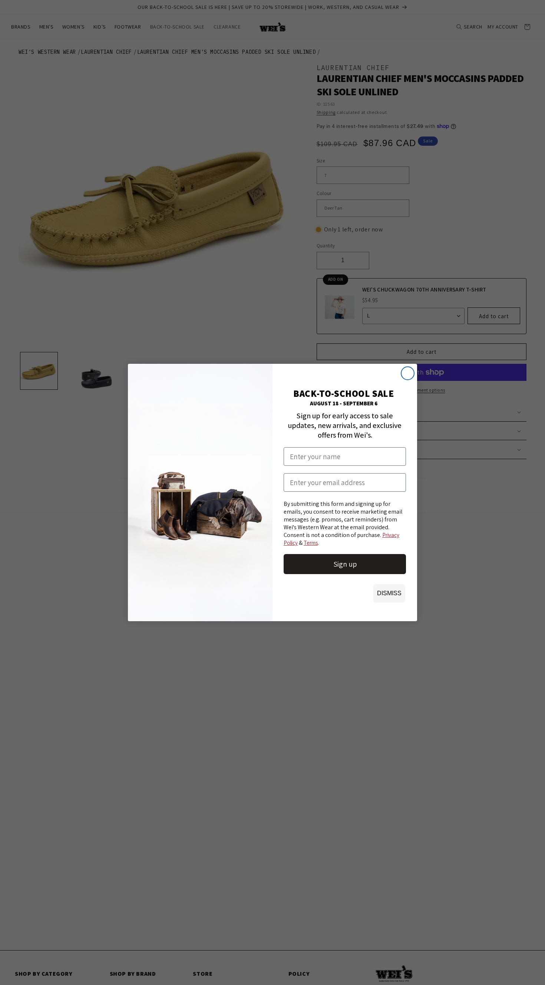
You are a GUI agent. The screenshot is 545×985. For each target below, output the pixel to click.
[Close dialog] (407, 373)
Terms (311, 542)
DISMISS (389, 593)
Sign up (345, 564)
